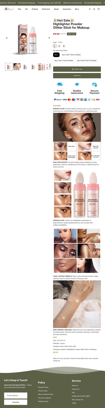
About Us (75, 385)
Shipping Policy (43, 401)
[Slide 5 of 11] (41, 67)
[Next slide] (49, 38)
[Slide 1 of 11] (9, 67)
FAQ (73, 392)
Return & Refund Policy (45, 394)
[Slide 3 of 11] (25, 67)
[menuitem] (77, 9)
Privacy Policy (42, 391)
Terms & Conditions (44, 398)
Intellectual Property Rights (81, 396)
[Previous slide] (6, 38)
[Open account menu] (94, 9)
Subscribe (15, 402)
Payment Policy (43, 387)
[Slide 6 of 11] (50, 67)
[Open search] (90, 9)
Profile (74, 403)
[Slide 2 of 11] (17, 67)
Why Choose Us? (77, 399)
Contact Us (75, 389)
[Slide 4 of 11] (33, 67)
